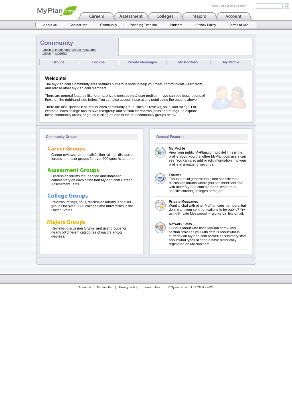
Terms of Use (151, 287)
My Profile (177, 148)
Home (214, 5)
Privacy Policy (128, 287)
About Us (227, 5)
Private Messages (183, 202)
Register (61, 53)
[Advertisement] (185, 46)
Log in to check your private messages (69, 49)
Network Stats (180, 224)
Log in (46, 53)
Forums (175, 175)
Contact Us (104, 287)
